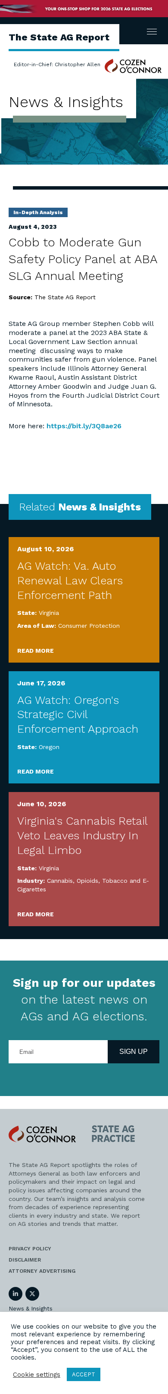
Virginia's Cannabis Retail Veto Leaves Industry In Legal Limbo (82, 835)
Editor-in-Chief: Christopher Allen (57, 64)
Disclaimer (25, 1260)
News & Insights (31, 1308)
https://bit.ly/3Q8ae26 (84, 426)
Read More (35, 651)
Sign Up (133, 1051)
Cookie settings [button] (36, 1375)
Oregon (49, 746)
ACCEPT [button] (83, 1374)
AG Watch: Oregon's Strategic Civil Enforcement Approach (77, 715)
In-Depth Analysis (38, 212)
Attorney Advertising (42, 1271)
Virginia (49, 612)
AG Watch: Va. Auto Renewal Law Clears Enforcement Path (70, 580)
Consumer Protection (89, 625)
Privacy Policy (30, 1249)
